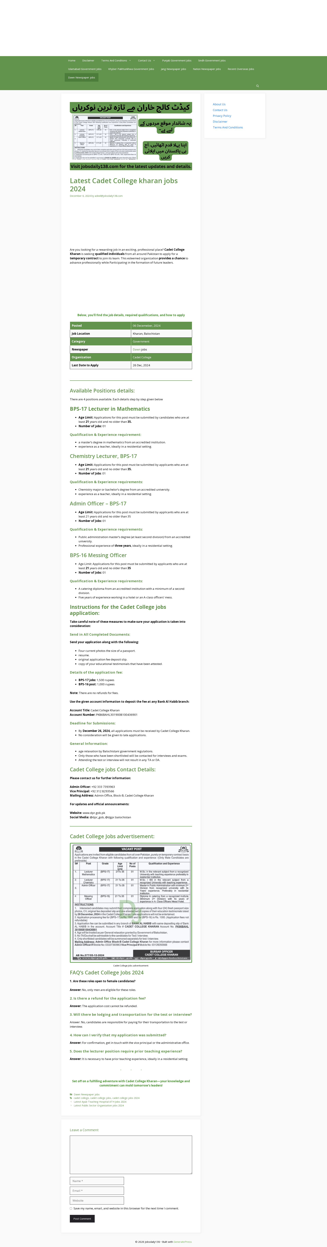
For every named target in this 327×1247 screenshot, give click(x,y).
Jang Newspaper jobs (173, 69)
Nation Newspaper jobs (207, 69)
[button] (257, 86)
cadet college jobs (100, 1098)
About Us (219, 104)
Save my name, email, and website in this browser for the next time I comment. (126, 1208)
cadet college (81, 1098)
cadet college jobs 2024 (125, 1098)
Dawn (137, 349)
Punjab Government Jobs (176, 60)
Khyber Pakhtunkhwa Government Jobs (131, 69)
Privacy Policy (222, 116)
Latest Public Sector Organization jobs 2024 (99, 1105)
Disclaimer (88, 60)
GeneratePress (183, 1241)
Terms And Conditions (114, 60)
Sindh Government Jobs (212, 60)
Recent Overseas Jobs (241, 69)
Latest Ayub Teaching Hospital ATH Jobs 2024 (100, 1101)
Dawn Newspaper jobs (81, 77)
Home (71, 60)
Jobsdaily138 (81, 28)
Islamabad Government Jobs (85, 69)
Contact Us (144, 60)
